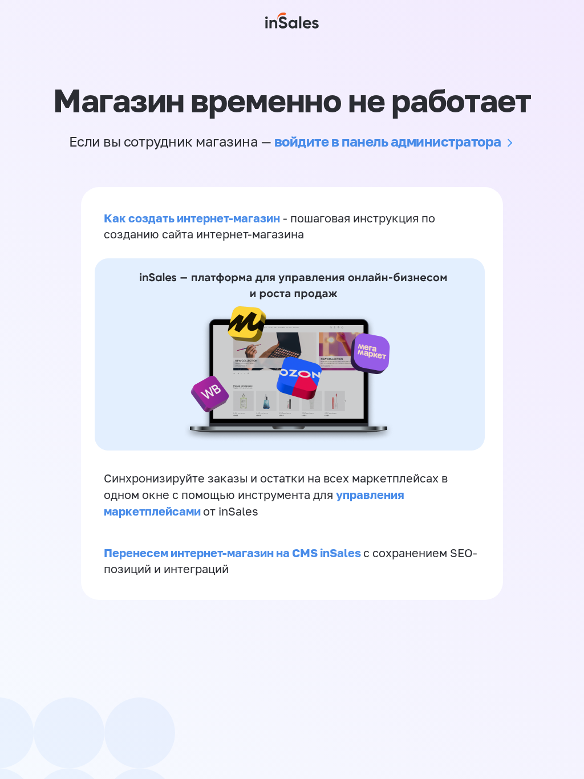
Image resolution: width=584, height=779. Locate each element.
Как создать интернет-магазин (192, 218)
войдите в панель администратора (387, 141)
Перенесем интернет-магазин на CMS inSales (233, 552)
